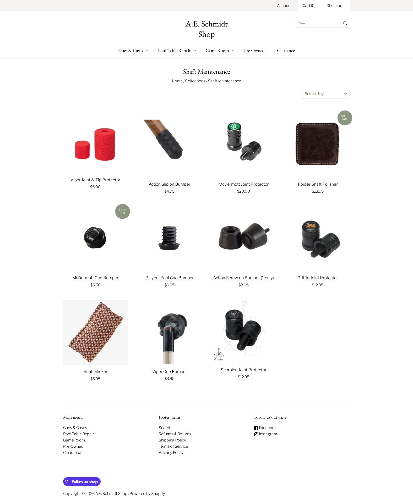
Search (165, 427)
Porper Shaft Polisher (318, 184)
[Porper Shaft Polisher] (317, 145)
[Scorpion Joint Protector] (243, 331)
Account (284, 5)
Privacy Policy (171, 452)
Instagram (267, 434)
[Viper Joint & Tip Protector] (95, 143)
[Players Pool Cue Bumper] (169, 238)
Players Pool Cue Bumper (170, 277)
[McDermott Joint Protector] (243, 145)
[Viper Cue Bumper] (169, 332)
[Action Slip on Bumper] (169, 145)
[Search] (345, 23)
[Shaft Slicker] (95, 332)
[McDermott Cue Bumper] (95, 238)
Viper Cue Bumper (169, 371)
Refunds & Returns (175, 434)
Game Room (217, 50)
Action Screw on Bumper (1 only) (243, 277)
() (309, 5)
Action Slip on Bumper (169, 184)
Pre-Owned (254, 50)
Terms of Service (173, 446)
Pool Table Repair (174, 50)
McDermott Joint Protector (244, 184)
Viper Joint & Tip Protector (95, 179)
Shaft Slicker (95, 371)
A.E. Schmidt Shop (111, 493)
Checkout (335, 5)
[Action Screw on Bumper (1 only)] (243, 238)
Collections (195, 81)
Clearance (286, 50)
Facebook (267, 427)
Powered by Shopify (147, 493)
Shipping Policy (172, 440)
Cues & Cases (130, 50)
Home (177, 81)
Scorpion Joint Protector (243, 369)
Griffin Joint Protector (317, 277)
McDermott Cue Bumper (95, 277)
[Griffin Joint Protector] (317, 238)
